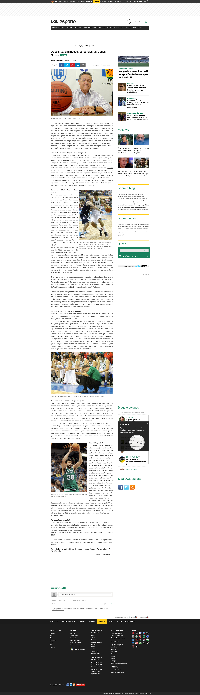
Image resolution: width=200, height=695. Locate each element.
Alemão (113, 649)
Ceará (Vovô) (133, 636)
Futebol (69, 27)
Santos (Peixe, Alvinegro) (144, 643)
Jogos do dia (74, 636)
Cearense (93, 640)
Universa (110, 1)
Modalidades (55, 630)
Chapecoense (136, 636)
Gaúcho (93, 644)
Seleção (58, 551)
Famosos (118, 1)
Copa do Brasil (95, 671)
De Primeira (111, 27)
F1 (121, 27)
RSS (74, 684)
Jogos (119, 622)
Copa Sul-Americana (117, 636)
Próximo (95, 46)
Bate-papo (81, 1)
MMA (117, 27)
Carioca (93, 637)
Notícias (89, 1)
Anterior (71, 46)
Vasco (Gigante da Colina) (136, 646)
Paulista (102, 27)
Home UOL (54, 622)
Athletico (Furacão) (133, 633)
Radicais (52, 647)
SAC (74, 1)
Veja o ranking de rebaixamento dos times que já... (136, 461)
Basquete (128, 27)
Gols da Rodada (75, 645)
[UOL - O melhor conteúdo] (54, 2)
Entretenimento (68, 622)
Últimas (55, 27)
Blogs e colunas (128, 407)
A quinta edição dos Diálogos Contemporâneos (135, 421)
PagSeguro (138, 1)
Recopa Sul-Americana (118, 638)
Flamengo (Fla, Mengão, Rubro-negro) (136, 639)
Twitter (126, 491)
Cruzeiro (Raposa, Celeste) (147, 636)
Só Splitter (109, 297)
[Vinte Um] (100, 36)
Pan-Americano (102, 549)
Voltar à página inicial (82, 46)
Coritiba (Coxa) (144, 636)
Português (114, 661)
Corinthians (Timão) (140, 636)
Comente (64, 55)
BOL (131, 1)
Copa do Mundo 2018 (117, 672)
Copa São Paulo (96, 674)
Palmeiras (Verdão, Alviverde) (140, 643)
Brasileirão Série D (96, 669)
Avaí (140, 633)
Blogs (62, 27)
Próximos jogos (75, 640)
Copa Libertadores (116, 633)
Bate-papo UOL (131, 622)
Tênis (140, 27)
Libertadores (93, 27)
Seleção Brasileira (79, 649)
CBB (68, 549)
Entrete (103, 1)
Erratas (133, 617)
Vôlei (134, 27)
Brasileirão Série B (96, 664)
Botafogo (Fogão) (147, 633)
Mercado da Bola (81, 27)
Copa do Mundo (76, 549)
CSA (133, 639)
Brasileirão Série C (96, 667)
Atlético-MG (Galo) (136, 633)
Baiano (93, 635)
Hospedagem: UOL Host (145, 693)
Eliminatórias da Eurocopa (119, 663)
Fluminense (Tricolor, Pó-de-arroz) (140, 639)
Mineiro (93, 647)
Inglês (113, 656)
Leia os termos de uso (58, 610)
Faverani (85, 549)
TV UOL (125, 1)
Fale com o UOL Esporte (121, 617)
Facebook (121, 491)
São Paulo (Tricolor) (147, 643)
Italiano (113, 658)
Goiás (147, 639)
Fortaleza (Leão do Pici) (144, 639)
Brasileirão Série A (96, 662)
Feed (132, 491)
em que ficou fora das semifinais (95, 267)
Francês (113, 654)
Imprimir (98, 554)
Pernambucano (95, 653)
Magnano (92, 549)
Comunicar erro (107, 554)
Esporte (96, 1)
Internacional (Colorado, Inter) (136, 643)
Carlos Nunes (61, 549)
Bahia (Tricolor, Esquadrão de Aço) (144, 633)
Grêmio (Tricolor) (133, 643)
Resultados (73, 638)
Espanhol (114, 651)
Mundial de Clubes (116, 670)
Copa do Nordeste (96, 642)
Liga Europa (114, 647)
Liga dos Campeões (117, 645)
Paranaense (94, 651)
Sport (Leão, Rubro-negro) (133, 646)
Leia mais (121, 235)
